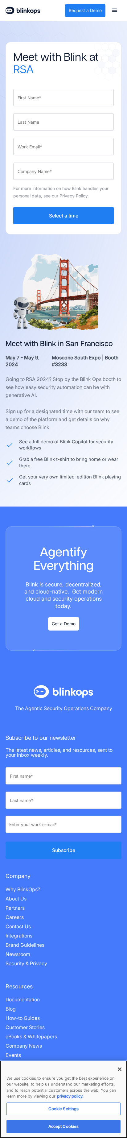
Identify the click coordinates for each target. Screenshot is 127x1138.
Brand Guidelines (25, 945)
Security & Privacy (26, 963)
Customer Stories (25, 1027)
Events (13, 1055)
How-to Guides (23, 1018)
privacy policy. (70, 1096)
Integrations (19, 936)
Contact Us (18, 926)
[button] (114, 10)
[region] (63, 1099)
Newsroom (18, 954)
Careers (15, 917)
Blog (11, 1009)
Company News (24, 1046)
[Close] (119, 1069)
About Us (16, 899)
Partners (15, 908)
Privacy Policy (73, 195)
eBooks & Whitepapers (31, 1036)
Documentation (23, 999)
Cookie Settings (63, 1108)
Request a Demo (85, 10)
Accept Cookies (63, 1126)
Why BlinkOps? (23, 889)
